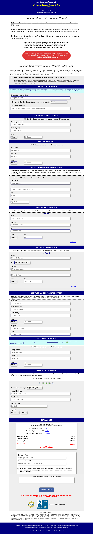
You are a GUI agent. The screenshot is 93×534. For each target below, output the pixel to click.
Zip (25, 134)
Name (13, 216)
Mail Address (15, 148)
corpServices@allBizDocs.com (46, 12)
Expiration (14, 410)
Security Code (15, 403)
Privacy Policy (32, 530)
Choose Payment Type (18, 388)
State (12, 134)
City (12, 193)
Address (13, 187)
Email (12, 331)
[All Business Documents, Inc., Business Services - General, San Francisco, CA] (42, 508)
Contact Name (15, 301)
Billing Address (16, 350)
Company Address (17, 122)
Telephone (14, 326)
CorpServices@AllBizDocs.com (46, 57)
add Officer (73, 286)
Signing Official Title (25, 461)
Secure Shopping (40, 530)
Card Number (15, 397)
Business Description (18, 106)
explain (57, 177)
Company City (15, 128)
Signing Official (23, 455)
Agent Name (15, 180)
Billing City (14, 356)
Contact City (15, 313)
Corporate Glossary (49, 530)
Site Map (56, 530)
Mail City (14, 154)
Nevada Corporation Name (20, 95)
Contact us (61, 530)
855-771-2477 (46, 10)
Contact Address (16, 307)
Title (12, 263)
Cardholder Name (16, 391)
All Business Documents (46, 2)
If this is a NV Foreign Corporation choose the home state (30, 102)
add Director (73, 242)
